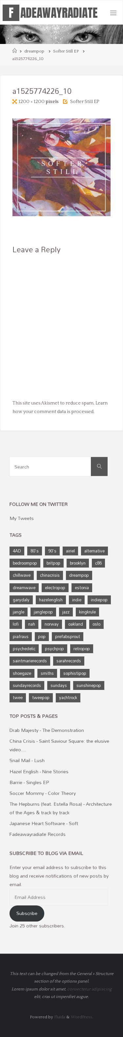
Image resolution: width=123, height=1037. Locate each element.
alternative (94, 551)
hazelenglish (51, 599)
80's (35, 551)
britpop (53, 563)
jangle (18, 612)
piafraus (21, 636)
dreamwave (24, 587)
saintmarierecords (30, 660)
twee (18, 697)
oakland (75, 624)
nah (31, 624)
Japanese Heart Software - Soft (44, 823)
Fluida (59, 1017)
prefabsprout (67, 636)
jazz (66, 612)
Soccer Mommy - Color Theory (43, 793)
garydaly (21, 599)
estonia (82, 587)
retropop (81, 648)
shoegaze (22, 673)
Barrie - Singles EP (29, 782)
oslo (96, 624)
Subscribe (26, 913)
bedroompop (25, 563)
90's (52, 551)
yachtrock (68, 697)
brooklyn (78, 563)
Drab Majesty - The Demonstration (47, 730)
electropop (55, 587)
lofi (16, 624)
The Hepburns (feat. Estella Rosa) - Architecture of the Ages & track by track (61, 808)
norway (52, 624)
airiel (70, 551)
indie (76, 599)
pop (42, 636)
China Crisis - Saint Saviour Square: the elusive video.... (59, 745)
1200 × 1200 (32, 101)
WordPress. (82, 1017)
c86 (98, 563)
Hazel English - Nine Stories (39, 771)
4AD (17, 551)
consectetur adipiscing (89, 989)
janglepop (43, 612)
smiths (47, 673)
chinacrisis (50, 575)
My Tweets (22, 518)
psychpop (54, 648)
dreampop (34, 51)
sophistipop (74, 673)
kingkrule (87, 612)
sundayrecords (27, 685)
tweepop (41, 697)
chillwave (22, 575)
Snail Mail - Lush (27, 760)
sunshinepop (88, 685)
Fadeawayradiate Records (38, 834)
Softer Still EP (66, 51)
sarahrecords (68, 660)
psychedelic (24, 648)
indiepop (99, 599)
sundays (59, 685)
